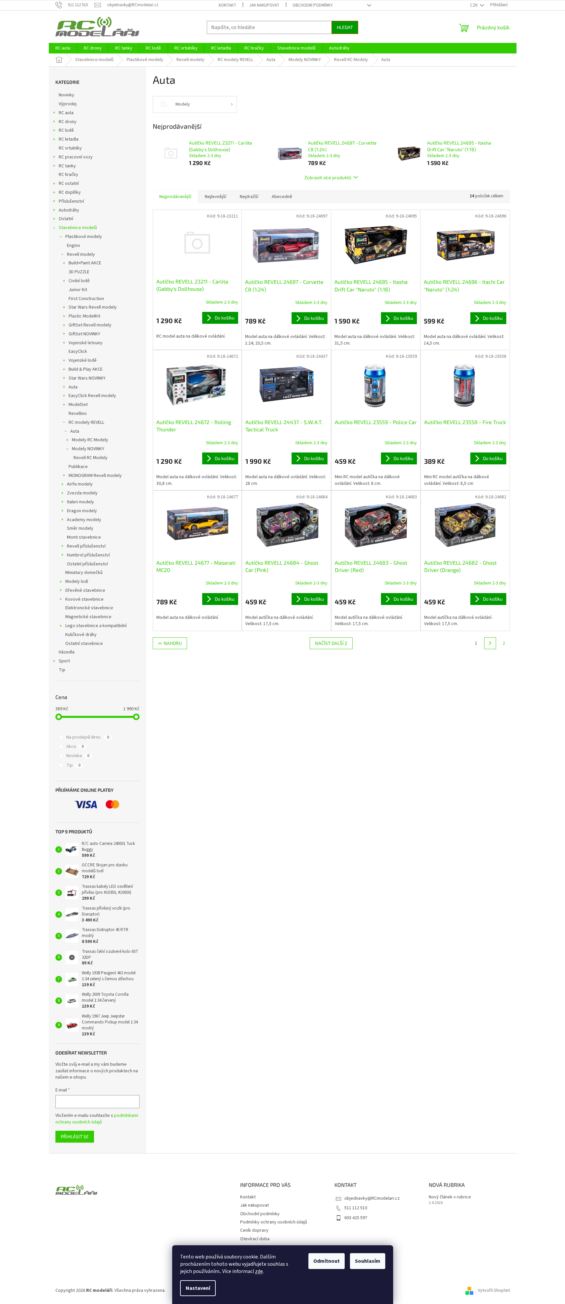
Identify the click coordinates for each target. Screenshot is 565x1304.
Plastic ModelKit (84, 316)
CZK (474, 5)
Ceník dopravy (254, 1230)
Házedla (67, 652)
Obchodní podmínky (313, 5)
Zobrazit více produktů (327, 177)
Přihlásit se (75, 1136)
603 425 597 (355, 1218)
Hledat (345, 27)
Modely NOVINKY (88, 449)
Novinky (66, 95)
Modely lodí (76, 581)
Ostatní (66, 219)
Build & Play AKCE (86, 369)
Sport (64, 661)
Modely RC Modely (90, 440)
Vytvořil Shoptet (494, 1290)
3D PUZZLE (79, 272)
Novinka (77, 755)
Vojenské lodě (83, 360)
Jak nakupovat (264, 5)
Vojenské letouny (86, 343)
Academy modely (84, 520)
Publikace (78, 466)
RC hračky (68, 174)
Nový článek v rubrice (450, 1197)
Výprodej (68, 104)
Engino (73, 245)
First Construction (86, 298)
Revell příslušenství (86, 546)
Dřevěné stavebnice (85, 590)
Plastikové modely (83, 236)
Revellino (78, 413)
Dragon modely (82, 511)
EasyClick (78, 351)
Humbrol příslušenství (88, 555)
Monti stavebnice (84, 537)
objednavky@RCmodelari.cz (372, 1198)
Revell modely (81, 254)
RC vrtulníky (70, 148)
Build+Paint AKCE (85, 263)
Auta (73, 387)
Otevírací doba (254, 1239)
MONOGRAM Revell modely (95, 475)
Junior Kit (78, 289)
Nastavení (198, 1288)
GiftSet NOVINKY (84, 334)
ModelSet (78, 404)
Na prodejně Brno (87, 737)
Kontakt (227, 5)
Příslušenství (71, 201)
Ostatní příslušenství (87, 564)
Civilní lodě (79, 281)
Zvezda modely (82, 493)
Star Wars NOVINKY (87, 378)
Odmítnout (326, 1261)
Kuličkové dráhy (81, 634)
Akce (75, 746)
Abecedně (282, 196)
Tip (62, 670)
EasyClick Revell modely (92, 395)
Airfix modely (80, 484)
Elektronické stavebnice (89, 608)
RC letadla (68, 139)
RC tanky (67, 166)
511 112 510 (355, 1208)
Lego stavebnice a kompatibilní (96, 625)
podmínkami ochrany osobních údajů (96, 1118)
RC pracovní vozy (76, 157)
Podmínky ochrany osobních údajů (273, 1222)
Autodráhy (69, 210)
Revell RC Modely (91, 457)
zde (259, 1271)
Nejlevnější (215, 196)
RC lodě (66, 130)
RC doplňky (70, 192)
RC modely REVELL (86, 422)
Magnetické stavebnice (88, 617)
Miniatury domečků (84, 572)
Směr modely (80, 528)
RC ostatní (69, 183)
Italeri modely (80, 502)
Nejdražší (249, 196)
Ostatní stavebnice (84, 643)
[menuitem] (63, 48)
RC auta (66, 113)
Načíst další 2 (331, 643)
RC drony (68, 121)
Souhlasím (367, 1261)
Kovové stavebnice (84, 599)
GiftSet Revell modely (90, 325)
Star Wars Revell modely (93, 307)
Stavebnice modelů (78, 227)
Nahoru (173, 643)
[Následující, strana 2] (490, 643)
